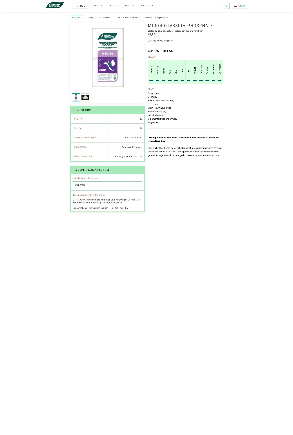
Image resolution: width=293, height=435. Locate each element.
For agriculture (105, 18)
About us (97, 6)
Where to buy (148, 6)
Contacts (129, 6)
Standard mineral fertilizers (128, 18)
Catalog (113, 6)
